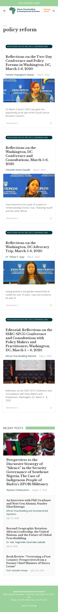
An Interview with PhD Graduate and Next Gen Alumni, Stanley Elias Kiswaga (28, 503)
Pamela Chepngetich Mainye (20, 74)
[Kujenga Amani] (29, 10)
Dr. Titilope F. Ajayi (15, 256)
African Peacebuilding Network (21, 355)
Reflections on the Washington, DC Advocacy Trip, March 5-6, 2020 (27, 247)
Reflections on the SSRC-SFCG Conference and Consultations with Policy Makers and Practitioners (27, 46)
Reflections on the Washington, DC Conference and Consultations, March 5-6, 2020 (27, 156)
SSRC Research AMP (29, 3)
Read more (11, 123)
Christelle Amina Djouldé (18, 169)
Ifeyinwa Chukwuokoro (17, 489)
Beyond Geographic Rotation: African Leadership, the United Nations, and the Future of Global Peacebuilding (29, 533)
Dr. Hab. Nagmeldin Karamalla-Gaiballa (25, 542)
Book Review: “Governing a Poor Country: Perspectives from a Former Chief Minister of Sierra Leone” (28, 561)
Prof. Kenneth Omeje (17, 570)
